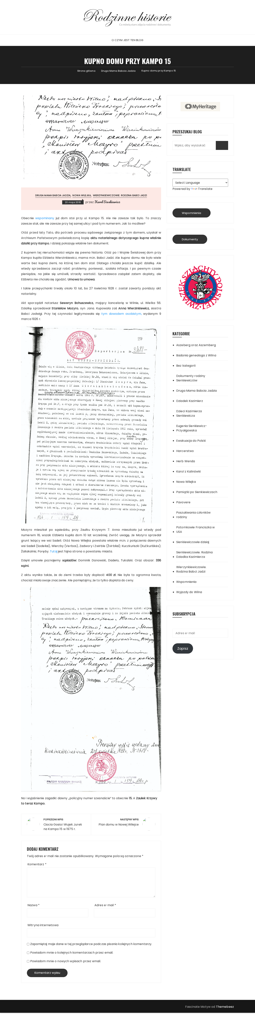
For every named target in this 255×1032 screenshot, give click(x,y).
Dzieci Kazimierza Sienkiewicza (189, 413)
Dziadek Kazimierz (189, 401)
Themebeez (225, 1007)
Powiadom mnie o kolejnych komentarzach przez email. (71, 953)
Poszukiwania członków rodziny (193, 514)
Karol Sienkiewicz (107, 202)
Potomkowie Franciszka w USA (195, 529)
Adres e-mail (105, 905)
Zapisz (182, 648)
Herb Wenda (185, 461)
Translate (205, 189)
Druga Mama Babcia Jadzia (53, 195)
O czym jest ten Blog (128, 40)
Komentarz (36, 864)
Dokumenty (190, 239)
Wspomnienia (191, 213)
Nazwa (33, 905)
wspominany (45, 218)
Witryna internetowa (42, 925)
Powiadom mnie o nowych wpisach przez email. (65, 961)
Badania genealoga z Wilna (196, 355)
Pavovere (183, 502)
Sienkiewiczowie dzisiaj (192, 542)
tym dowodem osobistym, (122, 314)
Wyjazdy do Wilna (189, 592)
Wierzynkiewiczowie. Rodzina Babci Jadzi (120, 195)
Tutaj (54, 551)
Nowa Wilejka (81, 195)
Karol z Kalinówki (188, 471)
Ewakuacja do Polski (191, 441)
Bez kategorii (185, 365)
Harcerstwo (185, 451)
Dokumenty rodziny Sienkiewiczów (190, 378)
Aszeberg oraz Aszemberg (196, 345)
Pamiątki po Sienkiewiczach (196, 492)
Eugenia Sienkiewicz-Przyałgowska (191, 428)
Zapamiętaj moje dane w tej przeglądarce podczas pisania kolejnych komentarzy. (91, 944)
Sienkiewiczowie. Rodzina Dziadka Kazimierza (194, 554)
